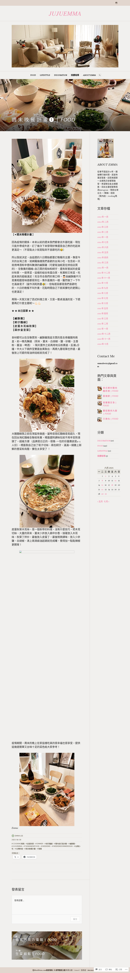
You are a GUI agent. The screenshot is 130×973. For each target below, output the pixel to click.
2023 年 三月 (102, 227)
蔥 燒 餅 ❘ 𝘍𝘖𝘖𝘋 (110, 396)
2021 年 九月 (102, 288)
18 (112, 485)
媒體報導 (75, 75)
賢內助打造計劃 (61, 844)
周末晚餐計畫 (31, 849)
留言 (75, 919)
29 (102, 494)
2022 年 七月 (102, 242)
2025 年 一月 (102, 216)
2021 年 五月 (102, 308)
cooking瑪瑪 (18, 844)
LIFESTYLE (45, 75)
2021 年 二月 (102, 323)
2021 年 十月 (102, 283)
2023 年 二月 (102, 232)
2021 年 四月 (102, 313)
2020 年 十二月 (103, 334)
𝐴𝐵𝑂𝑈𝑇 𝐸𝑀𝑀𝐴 (89, 75)
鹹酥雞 (72, 844)
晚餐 (40, 849)
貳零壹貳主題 (61, 970)
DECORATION (60, 75)
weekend (46, 846)
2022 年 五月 (102, 252)
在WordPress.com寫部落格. (42, 970)
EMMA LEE (19, 836)
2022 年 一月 (102, 267)
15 (102, 485)
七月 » (106, 501)
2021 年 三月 (102, 318)
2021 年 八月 (102, 293)
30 (106, 494)
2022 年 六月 (102, 247)
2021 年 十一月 (103, 278)
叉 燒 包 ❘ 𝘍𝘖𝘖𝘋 (110, 418)
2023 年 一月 (102, 237)
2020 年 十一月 (103, 339)
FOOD (33, 75)
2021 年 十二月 (103, 272)
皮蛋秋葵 (30, 844)
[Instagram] (116, 3)
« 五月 (100, 501)
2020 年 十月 (102, 344)
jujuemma (17, 846)
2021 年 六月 (102, 303)
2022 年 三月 (102, 262)
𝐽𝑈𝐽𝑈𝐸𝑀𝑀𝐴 (65, 13)
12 (115, 480)
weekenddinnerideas (63, 846)
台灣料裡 (19, 849)
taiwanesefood (32, 846)
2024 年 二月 (102, 222)
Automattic (92, 970)
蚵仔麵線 (49, 844)
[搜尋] (100, 75)
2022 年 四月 (102, 257)
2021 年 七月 (102, 298)
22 (102, 489)
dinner (40, 844)
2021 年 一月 (102, 328)
